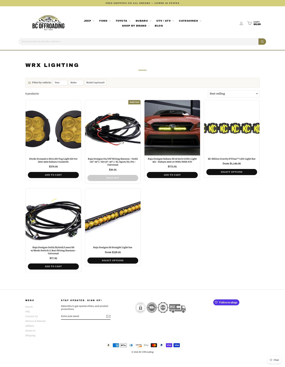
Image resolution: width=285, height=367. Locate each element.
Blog (159, 25)
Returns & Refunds (35, 321)
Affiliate (29, 326)
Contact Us (31, 316)
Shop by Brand (134, 25)
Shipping (30, 335)
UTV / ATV (164, 20)
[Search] (262, 41)
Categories (189, 20)
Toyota (122, 20)
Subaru (142, 20)
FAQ (27, 311)
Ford (103, 20)
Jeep (88, 20)
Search (29, 307)
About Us (30, 330)
